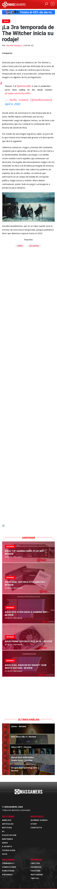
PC (3, 831)
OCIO (4, 854)
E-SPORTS (7, 846)
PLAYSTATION (9, 835)
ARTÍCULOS (8, 824)
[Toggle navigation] (52, 4)
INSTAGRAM (37, 874)
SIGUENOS (7, 874)
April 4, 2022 (12, 104)
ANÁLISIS (6, 820)
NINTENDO (7, 839)
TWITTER (35, 863)
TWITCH (35, 878)
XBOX (5, 842)
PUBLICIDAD (8, 870)
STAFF (34, 824)
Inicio (6, 21)
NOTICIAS (7, 827)
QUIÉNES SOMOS (39, 820)
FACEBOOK (36, 867)
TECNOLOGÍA (8, 850)
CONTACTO (36, 827)
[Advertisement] (28, 401)
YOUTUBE (35, 870)
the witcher (34, 246)
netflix (20, 246)
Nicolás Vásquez (14, 45)
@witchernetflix (24, 86)
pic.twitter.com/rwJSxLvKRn (17, 93)
